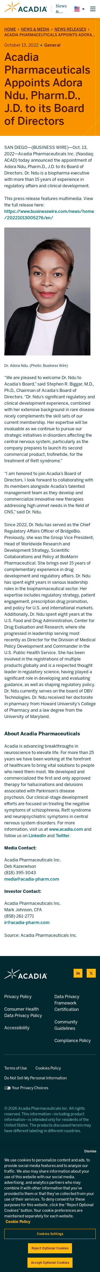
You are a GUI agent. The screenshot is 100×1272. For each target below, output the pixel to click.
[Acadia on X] (91, 973)
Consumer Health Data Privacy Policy (23, 1012)
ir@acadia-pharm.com (27, 922)
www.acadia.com (66, 829)
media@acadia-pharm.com (31, 879)
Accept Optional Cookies (50, 1263)
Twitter (63, 835)
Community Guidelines (66, 1025)
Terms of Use (15, 1068)
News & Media (62, 8)
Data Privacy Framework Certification (66, 1003)
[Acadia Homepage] (25, 9)
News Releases (70, 29)
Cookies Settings (50, 1234)
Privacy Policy (18, 996)
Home (10, 29)
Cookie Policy (18, 1222)
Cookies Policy (48, 1068)
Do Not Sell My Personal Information (35, 1078)
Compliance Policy (72, 1040)
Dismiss (90, 1151)
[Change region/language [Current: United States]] (78, 9)
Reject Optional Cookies (50, 1248)
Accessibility (17, 1027)
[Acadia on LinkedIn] (78, 973)
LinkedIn (37, 835)
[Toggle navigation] (92, 9)
